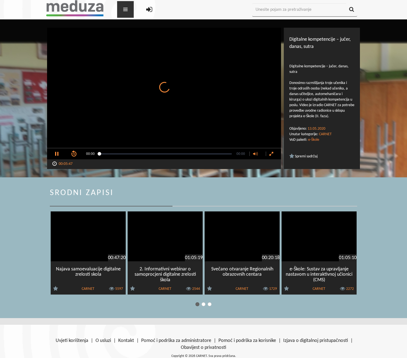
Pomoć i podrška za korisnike (247, 340)
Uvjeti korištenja (72, 340)
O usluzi (103, 340)
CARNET (325, 134)
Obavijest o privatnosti (203, 347)
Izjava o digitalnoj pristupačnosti (315, 340)
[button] (56, 153)
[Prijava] (149, 10)
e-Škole (313, 140)
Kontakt (126, 340)
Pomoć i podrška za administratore (176, 340)
